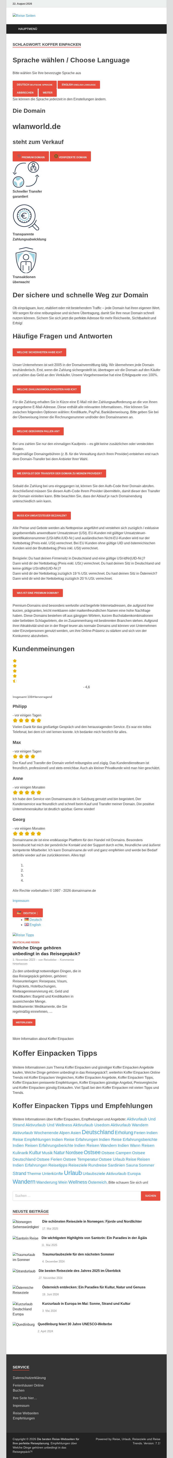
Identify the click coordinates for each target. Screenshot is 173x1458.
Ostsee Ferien (49, 1159)
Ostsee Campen (116, 1153)
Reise (131, 1159)
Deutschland (98, 1132)
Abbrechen (25, 92)
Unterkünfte (52, 1173)
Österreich (97, 1182)
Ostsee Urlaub (112, 1159)
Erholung (124, 1132)
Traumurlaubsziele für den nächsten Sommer (78, 1254)
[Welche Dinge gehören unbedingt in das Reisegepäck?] (47, 935)
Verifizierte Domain (72, 157)
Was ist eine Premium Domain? (38, 593)
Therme (34, 1173)
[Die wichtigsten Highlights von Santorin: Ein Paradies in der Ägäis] (25, 1238)
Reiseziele (77, 1165)
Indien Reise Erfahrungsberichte (128, 1139)
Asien (76, 1133)
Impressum (21, 901)
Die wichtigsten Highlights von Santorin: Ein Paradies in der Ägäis (94, 1238)
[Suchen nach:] (86, 1196)
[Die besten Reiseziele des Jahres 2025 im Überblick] (24, 1271)
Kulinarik (20, 1153)
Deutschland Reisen (26, 942)
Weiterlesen (24, 1022)
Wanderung (46, 1182)
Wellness (77, 1182)
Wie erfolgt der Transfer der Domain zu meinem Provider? (59, 473)
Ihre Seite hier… (25, 1398)
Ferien (140, 1133)
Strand (19, 1173)
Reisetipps (58, 1165)
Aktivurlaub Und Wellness (49, 1125)
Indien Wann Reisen (136, 1145)
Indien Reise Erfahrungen (75, 1139)
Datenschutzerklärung (29, 1378)
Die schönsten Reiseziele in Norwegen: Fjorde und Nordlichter (92, 1221)
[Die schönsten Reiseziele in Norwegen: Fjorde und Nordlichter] (26, 1222)
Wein (63, 1182)
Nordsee (74, 1152)
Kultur (35, 1152)
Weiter (48, 92)
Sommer (146, 1165)
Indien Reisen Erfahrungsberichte (43, 1145)
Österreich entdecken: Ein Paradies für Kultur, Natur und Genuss (94, 1287)
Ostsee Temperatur (80, 1159)
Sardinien (116, 1165)
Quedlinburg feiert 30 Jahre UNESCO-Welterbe (75, 1324)
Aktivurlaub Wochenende (35, 1133)
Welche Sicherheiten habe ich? (39, 352)
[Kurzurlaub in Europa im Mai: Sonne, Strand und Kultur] (26, 1304)
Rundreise (97, 1165)
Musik (47, 1153)
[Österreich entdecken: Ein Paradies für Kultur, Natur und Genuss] (26, 1287)
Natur (59, 1152)
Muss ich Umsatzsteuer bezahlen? (42, 515)
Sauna (132, 1165)
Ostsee (92, 1152)
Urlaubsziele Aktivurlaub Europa (112, 1173)
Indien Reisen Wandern (95, 1145)
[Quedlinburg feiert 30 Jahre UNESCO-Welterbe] (24, 1324)
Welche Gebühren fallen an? (38, 431)
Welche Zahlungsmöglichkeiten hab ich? (47, 389)
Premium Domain (33, 157)
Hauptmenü (27, 29)
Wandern (24, 1181)
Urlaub (73, 1172)
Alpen (64, 1133)
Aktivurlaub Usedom (91, 1125)
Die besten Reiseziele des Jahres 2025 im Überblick (80, 1271)
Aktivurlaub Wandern (129, 1125)
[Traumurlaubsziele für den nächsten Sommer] (26, 1255)
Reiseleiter (50, 959)
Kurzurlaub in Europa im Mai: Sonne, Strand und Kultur (86, 1303)
